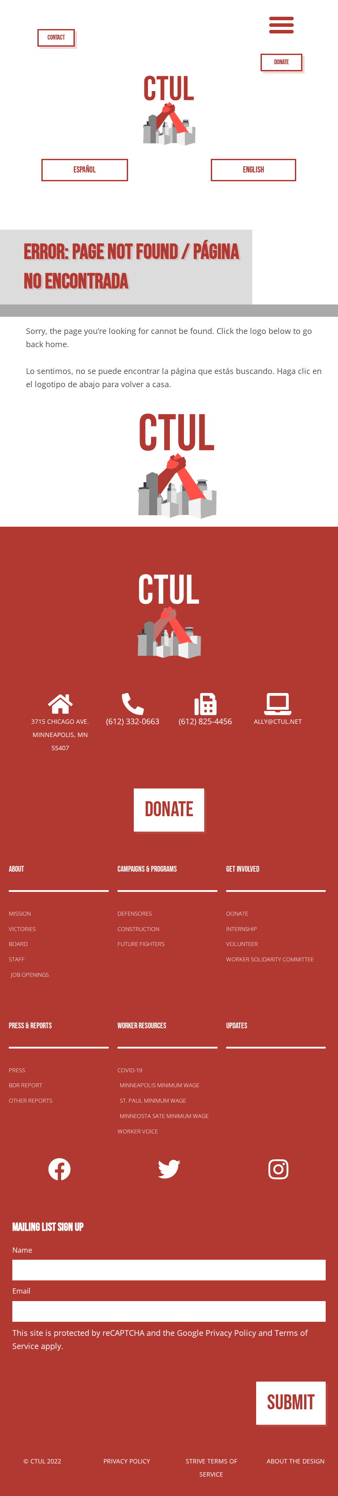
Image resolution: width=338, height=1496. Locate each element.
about (16, 869)
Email (21, 1291)
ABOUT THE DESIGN (296, 1461)
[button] (281, 24)
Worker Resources (142, 1025)
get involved (242, 869)
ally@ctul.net (278, 721)
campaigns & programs (147, 869)
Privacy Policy (231, 1332)
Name (22, 1250)
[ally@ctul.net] (278, 704)
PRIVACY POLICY (126, 1461)
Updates (236, 1025)
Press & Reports (30, 1025)
